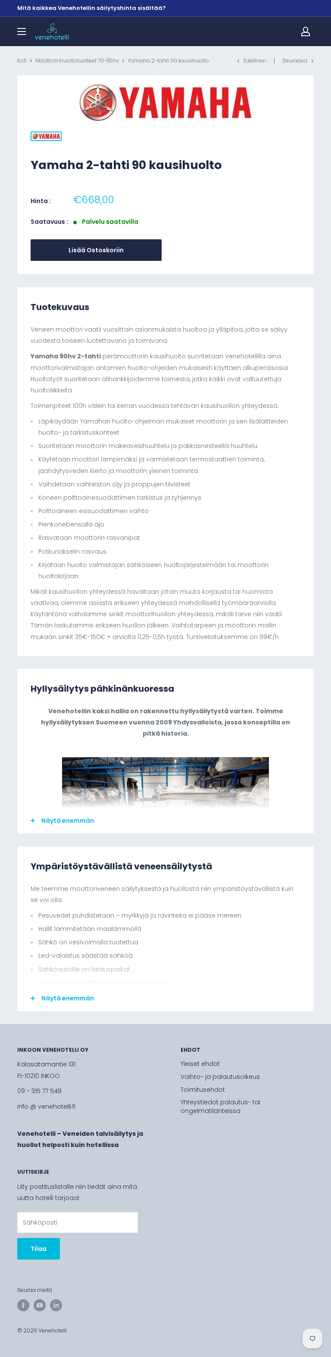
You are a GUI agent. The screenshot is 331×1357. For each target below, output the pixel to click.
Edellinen (255, 60)
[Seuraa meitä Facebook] (23, 1305)
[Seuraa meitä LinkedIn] (56, 1305)
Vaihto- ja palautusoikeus (220, 1076)
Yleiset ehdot (200, 1063)
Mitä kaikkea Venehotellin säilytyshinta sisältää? (91, 8)
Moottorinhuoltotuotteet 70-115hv (77, 60)
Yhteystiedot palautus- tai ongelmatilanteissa (220, 1106)
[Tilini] (305, 31)
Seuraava (294, 60)
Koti (22, 60)
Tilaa (39, 1248)
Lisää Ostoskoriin (96, 250)
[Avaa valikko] (21, 31)
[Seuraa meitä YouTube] (40, 1305)
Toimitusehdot (203, 1089)
